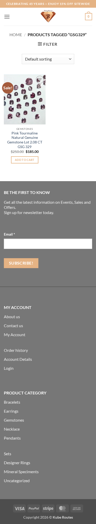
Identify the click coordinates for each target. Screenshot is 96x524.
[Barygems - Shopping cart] (48, 17)
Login (9, 368)
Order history (16, 350)
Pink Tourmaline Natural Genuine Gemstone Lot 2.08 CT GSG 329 (24, 140)
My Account (14, 334)
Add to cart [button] (25, 159)
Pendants (12, 437)
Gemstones (14, 420)
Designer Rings (17, 462)
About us (12, 316)
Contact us (13, 325)
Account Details (18, 359)
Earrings (11, 411)
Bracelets (12, 402)
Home (15, 34)
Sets (7, 453)
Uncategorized (17, 480)
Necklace (12, 428)
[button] (7, 16)
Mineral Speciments (21, 471)
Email (9, 234)
